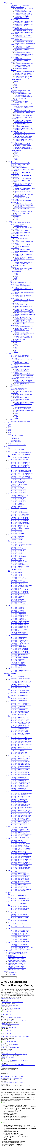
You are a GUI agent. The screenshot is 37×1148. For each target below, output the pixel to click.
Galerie (3, 998)
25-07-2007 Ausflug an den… (19, 646)
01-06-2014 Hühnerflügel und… (23, 306)
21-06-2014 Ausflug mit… (21, 330)
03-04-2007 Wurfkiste (20, 10)
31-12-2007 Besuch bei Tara (19, 890)
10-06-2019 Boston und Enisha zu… (24, 382)
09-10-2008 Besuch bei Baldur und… (21, 859)
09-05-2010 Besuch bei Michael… (20, 802)
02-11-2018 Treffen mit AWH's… (20, 695)
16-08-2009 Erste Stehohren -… (23, 122)
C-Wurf (10, 161)
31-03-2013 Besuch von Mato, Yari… (21, 738)
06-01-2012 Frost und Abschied (23, 211)
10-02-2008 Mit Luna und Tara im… (21, 848)
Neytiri (9, 424)
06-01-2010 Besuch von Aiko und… (21, 796)
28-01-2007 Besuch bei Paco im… (20, 873)
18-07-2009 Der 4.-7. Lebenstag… (23, 103)
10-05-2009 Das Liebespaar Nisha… (21, 90)
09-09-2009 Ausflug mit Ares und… (24, 141)
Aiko (15, 84)
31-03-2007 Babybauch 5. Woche (23, 8)
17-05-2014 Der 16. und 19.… (22, 295)
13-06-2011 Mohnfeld (17, 539)
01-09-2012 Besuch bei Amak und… (21, 761)
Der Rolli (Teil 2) (15, 438)
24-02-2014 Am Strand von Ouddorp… (22, 475)
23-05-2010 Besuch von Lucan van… (21, 807)
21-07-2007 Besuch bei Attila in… (20, 876)
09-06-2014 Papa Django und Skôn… (24, 314)
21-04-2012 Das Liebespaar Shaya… (21, 222)
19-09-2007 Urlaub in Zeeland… (20, 649)
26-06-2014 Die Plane (20, 334)
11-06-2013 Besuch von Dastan (19, 750)
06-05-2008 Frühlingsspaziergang (20, 623)
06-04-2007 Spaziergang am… (19, 640)
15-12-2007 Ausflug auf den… (19, 665)
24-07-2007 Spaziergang (17, 645)
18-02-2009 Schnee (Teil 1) (18, 577)
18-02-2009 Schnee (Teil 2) (18, 579)
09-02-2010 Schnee (16, 553)
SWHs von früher (12, 974)
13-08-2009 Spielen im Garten (22, 120)
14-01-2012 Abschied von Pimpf (23, 213)
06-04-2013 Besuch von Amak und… (21, 742)
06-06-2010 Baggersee (17, 563)
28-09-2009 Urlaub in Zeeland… (20, 590)
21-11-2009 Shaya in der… (18, 601)
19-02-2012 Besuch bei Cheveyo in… (21, 757)
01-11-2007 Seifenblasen (18, 659)
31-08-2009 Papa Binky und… (22, 134)
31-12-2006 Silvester (16, 671)
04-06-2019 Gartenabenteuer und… (24, 377)
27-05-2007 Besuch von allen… (23, 52)
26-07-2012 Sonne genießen (22, 246)
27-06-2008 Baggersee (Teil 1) (19, 624)
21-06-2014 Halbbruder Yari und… (24, 328)
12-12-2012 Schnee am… (18, 533)
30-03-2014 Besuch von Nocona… (20, 722)
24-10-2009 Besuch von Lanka (19, 835)
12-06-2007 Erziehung (20, 68)
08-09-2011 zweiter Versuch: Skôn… (21, 164)
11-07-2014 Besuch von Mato (19, 728)
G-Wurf (10, 386)
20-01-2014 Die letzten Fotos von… (21, 470)
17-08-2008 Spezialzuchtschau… (17, 957)
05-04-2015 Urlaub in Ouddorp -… (20, 462)
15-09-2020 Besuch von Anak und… (21, 684)
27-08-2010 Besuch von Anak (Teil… (21, 813)
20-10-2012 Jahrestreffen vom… (20, 920)
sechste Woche (15, 51)
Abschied (13, 70)
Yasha (16, 276)
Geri (15, 415)
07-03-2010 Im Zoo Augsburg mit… (21, 798)
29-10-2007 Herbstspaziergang (19, 654)
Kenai (16, 218)
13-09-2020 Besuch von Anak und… (21, 681)
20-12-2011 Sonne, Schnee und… (23, 204)
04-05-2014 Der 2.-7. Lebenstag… (23, 289)
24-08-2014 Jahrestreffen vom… (20, 909)
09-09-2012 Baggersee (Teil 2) (19, 527)
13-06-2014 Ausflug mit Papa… (23, 320)
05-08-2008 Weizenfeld (17, 631)
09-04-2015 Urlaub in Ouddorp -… (20, 465)
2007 (9, 635)
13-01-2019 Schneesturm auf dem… (21, 457)
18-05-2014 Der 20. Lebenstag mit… (24, 297)
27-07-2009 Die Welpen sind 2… (23, 107)
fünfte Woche (14, 44)
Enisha (16, 348)
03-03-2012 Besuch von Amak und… (21, 758)
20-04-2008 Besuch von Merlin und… (21, 853)
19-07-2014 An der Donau (18, 479)
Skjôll (16, 418)
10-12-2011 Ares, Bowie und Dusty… (24, 188)
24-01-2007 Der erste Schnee (19, 637)
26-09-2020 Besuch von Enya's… (20, 686)
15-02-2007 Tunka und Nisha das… (21, 5)
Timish (16, 87)
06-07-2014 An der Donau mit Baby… (21, 478)
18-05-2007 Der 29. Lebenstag (22, 46)
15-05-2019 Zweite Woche (21, 363)
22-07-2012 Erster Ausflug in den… (24, 241)
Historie (6, 971)
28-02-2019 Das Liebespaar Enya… (21, 356)
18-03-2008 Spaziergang (17, 618)
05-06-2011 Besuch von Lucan (19, 788)
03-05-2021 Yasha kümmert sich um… (24, 402)
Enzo (15, 344)
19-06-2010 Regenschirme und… (20, 564)
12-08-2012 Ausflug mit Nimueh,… (24, 259)
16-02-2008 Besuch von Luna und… (21, 849)
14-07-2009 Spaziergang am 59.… (23, 96)
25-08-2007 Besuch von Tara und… (21, 881)
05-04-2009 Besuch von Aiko (19, 832)
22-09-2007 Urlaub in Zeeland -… (20, 653)
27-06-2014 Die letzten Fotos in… (23, 337)
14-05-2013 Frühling (16, 503)
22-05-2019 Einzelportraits (21, 371)
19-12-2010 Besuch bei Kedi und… (21, 821)
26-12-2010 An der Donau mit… (20, 824)
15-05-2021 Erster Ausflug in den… (24, 410)
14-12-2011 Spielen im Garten (22, 191)
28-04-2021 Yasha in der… (21, 399)
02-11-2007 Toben (16, 660)
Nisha (9, 434)
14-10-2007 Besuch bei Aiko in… (20, 884)
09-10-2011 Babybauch (20, 167)
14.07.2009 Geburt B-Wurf (21, 95)
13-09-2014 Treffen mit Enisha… (20, 734)
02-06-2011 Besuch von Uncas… (20, 783)
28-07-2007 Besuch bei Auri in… (20, 878)
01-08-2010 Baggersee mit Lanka (20, 566)
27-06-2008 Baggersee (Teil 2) (19, 626)
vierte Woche (14, 38)
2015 (9, 460)
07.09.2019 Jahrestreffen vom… (20, 895)
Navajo (16, 345)
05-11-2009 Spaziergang (17, 599)
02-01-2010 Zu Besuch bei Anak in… (21, 793)
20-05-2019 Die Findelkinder (22, 366)
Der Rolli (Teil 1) (15, 440)
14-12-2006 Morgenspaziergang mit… (21, 670)
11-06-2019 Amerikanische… (22, 383)
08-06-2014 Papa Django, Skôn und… (25, 312)
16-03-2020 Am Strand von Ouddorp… (22, 452)
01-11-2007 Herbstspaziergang (19, 657)
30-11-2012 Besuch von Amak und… (21, 766)
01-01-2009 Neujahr (16, 572)
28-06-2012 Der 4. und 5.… (22, 230)
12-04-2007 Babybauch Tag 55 (22, 11)
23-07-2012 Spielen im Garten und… (24, 245)
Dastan (16, 273)
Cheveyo (16, 216)
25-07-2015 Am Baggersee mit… (20, 711)
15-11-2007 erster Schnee (18, 662)
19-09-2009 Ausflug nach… (22, 147)
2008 (9, 605)
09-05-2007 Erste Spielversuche (23, 37)
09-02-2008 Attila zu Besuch (19, 845)
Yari (15, 278)
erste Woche (14, 19)
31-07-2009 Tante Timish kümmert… (24, 111)
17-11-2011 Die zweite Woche (22, 175)
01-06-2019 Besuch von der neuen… (24, 375)
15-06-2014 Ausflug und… (21, 323)
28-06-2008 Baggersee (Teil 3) (19, 627)
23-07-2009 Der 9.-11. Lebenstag (23, 106)
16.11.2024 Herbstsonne (17, 449)
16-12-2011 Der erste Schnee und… (24, 194)
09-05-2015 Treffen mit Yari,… (19, 706)
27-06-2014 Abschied (20, 339)
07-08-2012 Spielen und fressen (23, 254)
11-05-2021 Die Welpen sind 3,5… (24, 408)
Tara (15, 85)
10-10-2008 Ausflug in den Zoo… (20, 865)
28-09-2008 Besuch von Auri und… (21, 857)
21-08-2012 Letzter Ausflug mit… (23, 268)
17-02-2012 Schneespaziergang (19, 512)
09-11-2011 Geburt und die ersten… (24, 169)
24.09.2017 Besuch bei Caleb (19, 700)
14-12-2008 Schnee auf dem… (19, 634)
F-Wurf (10, 353)
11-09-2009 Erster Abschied (22, 144)
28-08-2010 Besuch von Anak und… (21, 815)
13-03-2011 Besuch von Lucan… (20, 777)
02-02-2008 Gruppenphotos (18, 612)
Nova (15, 153)
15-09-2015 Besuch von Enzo (19, 714)
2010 (9, 541)
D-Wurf (10, 221)
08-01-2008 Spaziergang (17, 610)
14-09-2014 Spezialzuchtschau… (17, 968)
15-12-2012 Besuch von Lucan (19, 771)
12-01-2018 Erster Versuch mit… (20, 355)
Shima (16, 413)
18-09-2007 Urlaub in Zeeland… (20, 648)
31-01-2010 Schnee (16, 547)
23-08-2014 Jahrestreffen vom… (20, 906)
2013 (9, 493)
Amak (16, 219)
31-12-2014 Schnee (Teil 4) (18, 492)
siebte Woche (14, 57)
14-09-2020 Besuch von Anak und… (21, 682)
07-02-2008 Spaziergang (17, 616)
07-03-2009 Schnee (16, 580)
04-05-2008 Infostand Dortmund (16, 953)
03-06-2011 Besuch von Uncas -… (20, 785)
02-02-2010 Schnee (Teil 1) (18, 549)
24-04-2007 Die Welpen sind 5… (23, 24)
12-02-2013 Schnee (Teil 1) (18, 500)
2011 (9, 534)
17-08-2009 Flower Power (21, 123)
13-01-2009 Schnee (16, 575)
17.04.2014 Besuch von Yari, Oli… (20, 723)
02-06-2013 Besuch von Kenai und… (21, 749)
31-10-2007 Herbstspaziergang (19, 656)
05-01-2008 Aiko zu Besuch (18, 842)
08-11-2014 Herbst (16, 486)
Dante (16, 274)
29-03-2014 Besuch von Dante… (20, 719)
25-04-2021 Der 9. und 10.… (22, 397)
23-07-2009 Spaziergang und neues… (21, 585)
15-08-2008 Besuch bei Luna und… (21, 856)
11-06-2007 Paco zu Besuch (22, 66)
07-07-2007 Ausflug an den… (19, 642)
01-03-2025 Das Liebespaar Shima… (21, 421)
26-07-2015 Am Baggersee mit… (20, 712)
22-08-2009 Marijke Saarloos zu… (23, 128)
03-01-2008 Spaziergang (17, 607)
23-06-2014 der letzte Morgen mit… (24, 333)
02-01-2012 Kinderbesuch (21, 208)
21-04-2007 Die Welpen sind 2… (23, 21)
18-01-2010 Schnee (16, 545)
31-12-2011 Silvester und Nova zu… (24, 207)
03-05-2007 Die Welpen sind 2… (23, 32)
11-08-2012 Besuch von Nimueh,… (24, 257)
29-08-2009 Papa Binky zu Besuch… (24, 133)
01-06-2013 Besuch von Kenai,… (20, 746)
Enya (15, 347)
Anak (15, 158)
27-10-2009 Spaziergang (17, 596)
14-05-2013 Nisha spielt (17, 504)
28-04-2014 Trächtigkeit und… (22, 285)
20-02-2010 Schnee (16, 555)
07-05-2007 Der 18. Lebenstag (22, 35)
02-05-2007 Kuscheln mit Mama (23, 30)
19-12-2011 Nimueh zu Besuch (22, 197)
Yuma (9, 443)
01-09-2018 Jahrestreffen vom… (20, 900)
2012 (9, 509)
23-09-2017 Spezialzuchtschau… (17, 969)
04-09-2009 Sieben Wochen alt (22, 137)
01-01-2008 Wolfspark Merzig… (20, 840)
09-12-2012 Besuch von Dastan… (20, 769)
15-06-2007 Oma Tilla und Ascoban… (24, 71)
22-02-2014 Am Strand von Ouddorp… (22, 471)
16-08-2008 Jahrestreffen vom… (20, 938)
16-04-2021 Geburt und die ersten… (24, 391)
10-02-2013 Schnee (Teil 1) (18, 497)
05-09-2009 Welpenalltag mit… (23, 139)
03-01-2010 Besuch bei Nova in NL (21, 794)
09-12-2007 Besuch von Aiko (19, 886)
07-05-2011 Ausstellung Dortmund (17, 961)
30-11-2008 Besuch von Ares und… (21, 868)
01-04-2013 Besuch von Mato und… (21, 739)
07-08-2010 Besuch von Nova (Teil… (21, 810)
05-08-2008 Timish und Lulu (19, 629)
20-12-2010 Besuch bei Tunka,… (20, 823)
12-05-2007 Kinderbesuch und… (23, 40)
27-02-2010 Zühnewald (17, 558)
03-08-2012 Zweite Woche (21, 235)
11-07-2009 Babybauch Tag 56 (22, 93)
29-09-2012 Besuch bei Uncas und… (21, 764)
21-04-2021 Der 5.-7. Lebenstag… (23, 394)
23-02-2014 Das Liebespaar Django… (21, 282)
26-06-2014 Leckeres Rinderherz (23, 336)
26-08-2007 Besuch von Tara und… (21, 883)
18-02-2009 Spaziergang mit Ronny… (21, 829)
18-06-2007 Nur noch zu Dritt (22, 73)
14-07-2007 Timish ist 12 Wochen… (21, 643)
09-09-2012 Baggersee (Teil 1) (19, 525)
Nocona (16, 156)
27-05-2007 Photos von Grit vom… (24, 54)
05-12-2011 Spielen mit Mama (22, 185)
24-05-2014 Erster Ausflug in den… (24, 300)
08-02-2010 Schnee (16, 552)
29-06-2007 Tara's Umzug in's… (23, 78)
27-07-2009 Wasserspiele (18, 588)
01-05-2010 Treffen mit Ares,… (19, 799)
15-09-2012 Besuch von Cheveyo (20, 763)
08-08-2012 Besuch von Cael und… (24, 256)
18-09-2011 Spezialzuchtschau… (17, 963)
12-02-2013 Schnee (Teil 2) (18, 501)
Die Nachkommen (16, 79)
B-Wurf (10, 89)
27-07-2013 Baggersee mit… (19, 508)
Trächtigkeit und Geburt (17, 7)
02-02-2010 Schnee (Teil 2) (18, 550)
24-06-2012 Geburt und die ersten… (24, 227)
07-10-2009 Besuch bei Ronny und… (21, 834)
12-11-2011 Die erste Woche (22, 172)
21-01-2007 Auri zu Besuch (18, 872)
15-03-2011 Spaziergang (17, 536)
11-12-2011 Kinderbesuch (21, 189)
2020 (9, 451)
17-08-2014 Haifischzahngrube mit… (21, 733)
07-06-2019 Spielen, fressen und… (23, 380)
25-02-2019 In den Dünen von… (20, 459)
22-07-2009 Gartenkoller (18, 583)
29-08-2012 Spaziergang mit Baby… (21, 523)
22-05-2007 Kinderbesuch (21, 49)
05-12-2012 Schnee (16, 531)
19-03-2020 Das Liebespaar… (19, 388)
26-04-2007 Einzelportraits (21, 26)
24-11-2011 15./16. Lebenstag (22, 178)
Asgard (16, 81)
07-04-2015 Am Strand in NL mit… (21, 703)
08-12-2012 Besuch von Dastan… (20, 768)
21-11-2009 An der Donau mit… (20, 837)
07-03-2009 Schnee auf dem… (19, 582)
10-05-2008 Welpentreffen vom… (20, 931)
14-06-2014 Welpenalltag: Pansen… (24, 322)
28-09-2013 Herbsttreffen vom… (20, 917)
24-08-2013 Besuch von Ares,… (20, 753)
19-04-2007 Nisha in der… (21, 18)
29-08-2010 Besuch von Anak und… (21, 816)
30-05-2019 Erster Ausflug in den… (24, 374)
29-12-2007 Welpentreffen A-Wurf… (21, 889)
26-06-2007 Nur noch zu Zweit (22, 74)
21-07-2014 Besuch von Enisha (19, 731)
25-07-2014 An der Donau (18, 481)
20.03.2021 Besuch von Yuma (19, 676)
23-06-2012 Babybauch (20, 226)
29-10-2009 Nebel (16, 597)
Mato (15, 279)
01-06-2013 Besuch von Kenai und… (21, 747)
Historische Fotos (12, 972)
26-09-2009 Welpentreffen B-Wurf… (21, 927)
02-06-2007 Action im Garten (22, 59)
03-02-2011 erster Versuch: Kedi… (20, 163)
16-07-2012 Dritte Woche (21, 238)
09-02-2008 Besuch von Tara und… (21, 846)
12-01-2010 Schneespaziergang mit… (21, 544)
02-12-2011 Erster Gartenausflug (23, 183)
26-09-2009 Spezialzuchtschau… (17, 958)
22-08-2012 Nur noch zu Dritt (22, 270)
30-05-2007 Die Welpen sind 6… (23, 55)
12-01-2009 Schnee (16, 574)
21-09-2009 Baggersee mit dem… (23, 148)
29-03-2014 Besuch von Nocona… (20, 720)
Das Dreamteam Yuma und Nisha (17, 445)
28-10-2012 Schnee (16, 530)
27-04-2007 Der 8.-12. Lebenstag (23, 29)
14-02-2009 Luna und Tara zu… (20, 827)
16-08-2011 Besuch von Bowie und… (21, 790)
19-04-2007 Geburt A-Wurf (21, 16)
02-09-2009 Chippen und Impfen (23, 136)
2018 (9, 694)
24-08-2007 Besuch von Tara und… (21, 879)
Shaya (16, 152)
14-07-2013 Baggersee (17, 506)
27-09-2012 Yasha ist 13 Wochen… (20, 528)
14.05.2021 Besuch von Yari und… (20, 678)
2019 (9, 456)
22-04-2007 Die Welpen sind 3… (23, 22)
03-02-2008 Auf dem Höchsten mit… (21, 843)
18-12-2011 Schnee (19, 196)
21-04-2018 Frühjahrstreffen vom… (21, 898)
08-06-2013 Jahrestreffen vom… (20, 913)
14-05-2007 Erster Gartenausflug (23, 41)
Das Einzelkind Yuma (17, 385)
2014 (9, 468)
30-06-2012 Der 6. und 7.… (22, 232)
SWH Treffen (8, 892)
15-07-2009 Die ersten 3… (21, 101)
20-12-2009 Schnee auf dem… (19, 604)
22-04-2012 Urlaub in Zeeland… (20, 522)
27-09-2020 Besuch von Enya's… (20, 687)
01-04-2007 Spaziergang (17, 638)
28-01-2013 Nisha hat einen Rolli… (21, 495)
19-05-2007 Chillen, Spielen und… (24, 48)
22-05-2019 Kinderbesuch (21, 369)
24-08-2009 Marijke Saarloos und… (24, 130)
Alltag (5, 446)
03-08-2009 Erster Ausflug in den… (24, 112)
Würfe (6, 2)
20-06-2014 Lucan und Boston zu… (24, 326)
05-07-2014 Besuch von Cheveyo (20, 727)
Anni (15, 82)
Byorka (16, 159)
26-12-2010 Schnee (16, 569)
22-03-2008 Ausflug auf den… (19, 619)
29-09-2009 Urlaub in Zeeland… (20, 591)
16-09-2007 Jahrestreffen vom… (20, 946)
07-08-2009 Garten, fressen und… (23, 115)
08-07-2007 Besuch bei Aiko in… (20, 875)
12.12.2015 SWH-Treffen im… (19, 903)
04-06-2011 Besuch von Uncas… (20, 786)
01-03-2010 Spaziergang (17, 560)
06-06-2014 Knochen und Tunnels (23, 311)
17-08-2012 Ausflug (19, 265)
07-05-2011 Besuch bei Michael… (20, 782)
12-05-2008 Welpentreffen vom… (20, 935)
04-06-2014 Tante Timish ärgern (23, 309)
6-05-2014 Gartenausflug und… (23, 301)
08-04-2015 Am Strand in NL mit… (21, 705)
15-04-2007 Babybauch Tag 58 (22, 13)
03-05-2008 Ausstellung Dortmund (17, 952)
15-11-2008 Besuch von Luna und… (21, 867)
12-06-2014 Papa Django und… (23, 319)
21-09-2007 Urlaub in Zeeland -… (20, 651)
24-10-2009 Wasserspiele (18, 594)
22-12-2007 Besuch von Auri (19, 887)
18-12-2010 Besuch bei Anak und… (21, 820)
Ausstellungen (8, 950)
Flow (15, 342)
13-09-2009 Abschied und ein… (23, 145)
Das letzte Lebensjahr (17, 435)
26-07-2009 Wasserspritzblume (19, 586)
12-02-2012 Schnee (16, 511)
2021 (9, 675)
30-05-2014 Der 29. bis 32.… (22, 304)
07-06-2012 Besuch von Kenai (19, 760)
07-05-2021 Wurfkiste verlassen (23, 404)
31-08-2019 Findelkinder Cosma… (20, 690)
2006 (9, 668)
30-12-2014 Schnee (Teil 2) (18, 489)
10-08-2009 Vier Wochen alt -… (23, 117)
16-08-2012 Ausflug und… (21, 263)
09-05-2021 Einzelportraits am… (23, 407)
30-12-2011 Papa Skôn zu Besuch (23, 205)
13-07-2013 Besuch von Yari (19, 752)
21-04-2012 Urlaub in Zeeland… (20, 517)
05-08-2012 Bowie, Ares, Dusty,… (24, 251)
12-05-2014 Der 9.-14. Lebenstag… (24, 292)
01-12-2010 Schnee (16, 567)
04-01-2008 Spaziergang (17, 608)
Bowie (16, 155)
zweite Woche (15, 27)
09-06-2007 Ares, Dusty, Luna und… (24, 63)
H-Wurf (10, 419)
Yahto (16, 416)
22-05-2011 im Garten (17, 538)
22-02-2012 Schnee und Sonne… (20, 514)
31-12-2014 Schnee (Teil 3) (18, 490)
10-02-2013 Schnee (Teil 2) (18, 498)
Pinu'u (16, 352)
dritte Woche (14, 33)
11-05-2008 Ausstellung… (15, 955)
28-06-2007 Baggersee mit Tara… (23, 76)
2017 (9, 697)
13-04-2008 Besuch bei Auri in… (20, 851)
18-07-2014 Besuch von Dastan (19, 730)
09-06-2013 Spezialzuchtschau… (17, 966)
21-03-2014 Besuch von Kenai (19, 717)
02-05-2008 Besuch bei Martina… (20, 854)
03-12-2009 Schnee (16, 602)
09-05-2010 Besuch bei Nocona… (20, 804)
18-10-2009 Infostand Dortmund (16, 960)
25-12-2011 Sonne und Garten (22, 200)
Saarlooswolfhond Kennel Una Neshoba (12, 1082)
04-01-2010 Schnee (16, 542)
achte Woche (14, 62)
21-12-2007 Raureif (16, 667)
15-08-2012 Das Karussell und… (23, 262)
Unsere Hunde (8, 423)
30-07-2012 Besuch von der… (22, 249)
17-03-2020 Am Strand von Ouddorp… (22, 454)
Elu (15, 350)
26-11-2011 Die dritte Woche (22, 180)
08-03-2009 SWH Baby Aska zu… (20, 831)
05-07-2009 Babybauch (20, 98)
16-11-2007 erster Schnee (18, 664)
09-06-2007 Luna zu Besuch (22, 65)
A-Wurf (10, 3)
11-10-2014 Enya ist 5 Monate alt (20, 484)
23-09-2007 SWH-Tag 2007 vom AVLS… (22, 947)
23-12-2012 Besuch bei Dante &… (20, 772)
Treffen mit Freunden (10, 673)
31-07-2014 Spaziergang (17, 482)
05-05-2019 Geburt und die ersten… (24, 360)
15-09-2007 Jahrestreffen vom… (20, 944)
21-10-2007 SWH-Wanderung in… (20, 949)
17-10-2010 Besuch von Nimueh (20, 818)
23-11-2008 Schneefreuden (18, 632)
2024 (9, 448)
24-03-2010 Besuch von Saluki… (20, 561)
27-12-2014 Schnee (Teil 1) (18, 487)
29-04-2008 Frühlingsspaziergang (20, 621)
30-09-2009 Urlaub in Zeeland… (20, 593)
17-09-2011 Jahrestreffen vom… (20, 924)
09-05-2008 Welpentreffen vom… (20, 930)
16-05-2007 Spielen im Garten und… (24, 43)
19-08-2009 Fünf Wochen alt (22, 126)
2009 (9, 571)
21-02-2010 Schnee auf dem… (19, 556)
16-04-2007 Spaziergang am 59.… (23, 14)
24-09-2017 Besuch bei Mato (19, 698)
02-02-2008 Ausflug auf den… (19, 613)
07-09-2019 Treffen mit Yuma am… (21, 692)
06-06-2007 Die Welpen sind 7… (23, 60)
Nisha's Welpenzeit (16, 441)
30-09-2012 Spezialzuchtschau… (17, 965)
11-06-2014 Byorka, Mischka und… (24, 317)
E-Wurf (10, 281)
